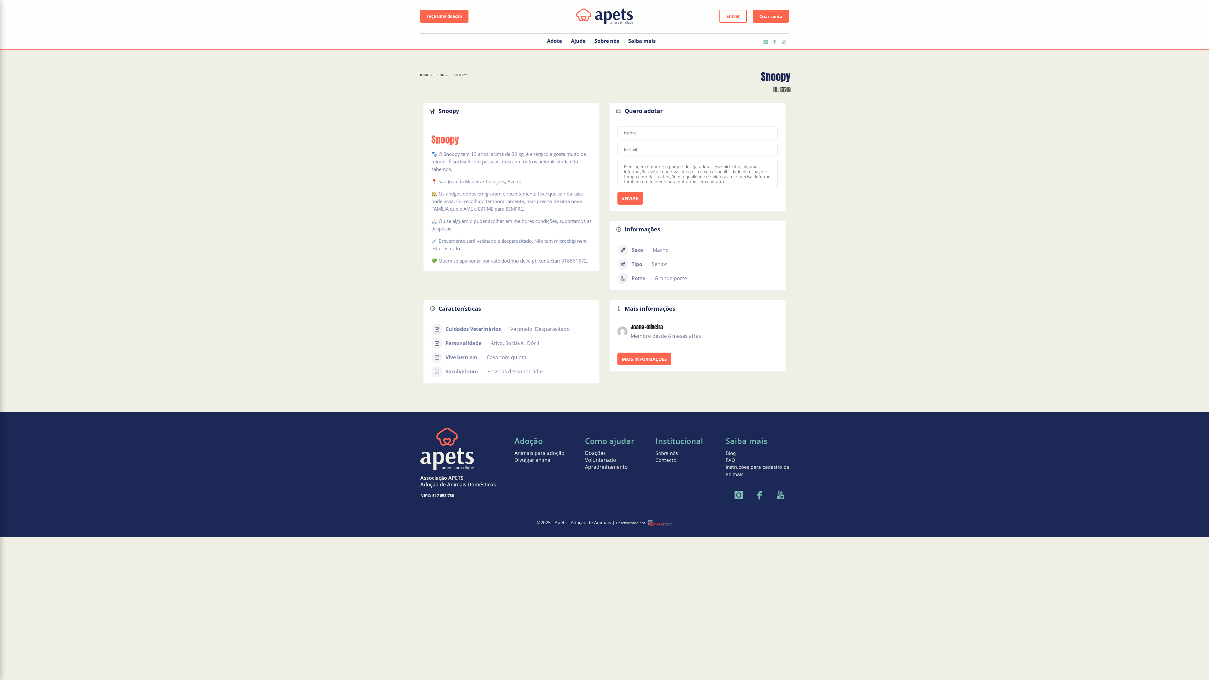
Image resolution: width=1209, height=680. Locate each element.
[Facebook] (774, 42)
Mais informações (644, 359)
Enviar (630, 198)
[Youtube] (784, 42)
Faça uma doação (444, 16)
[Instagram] (765, 42)
